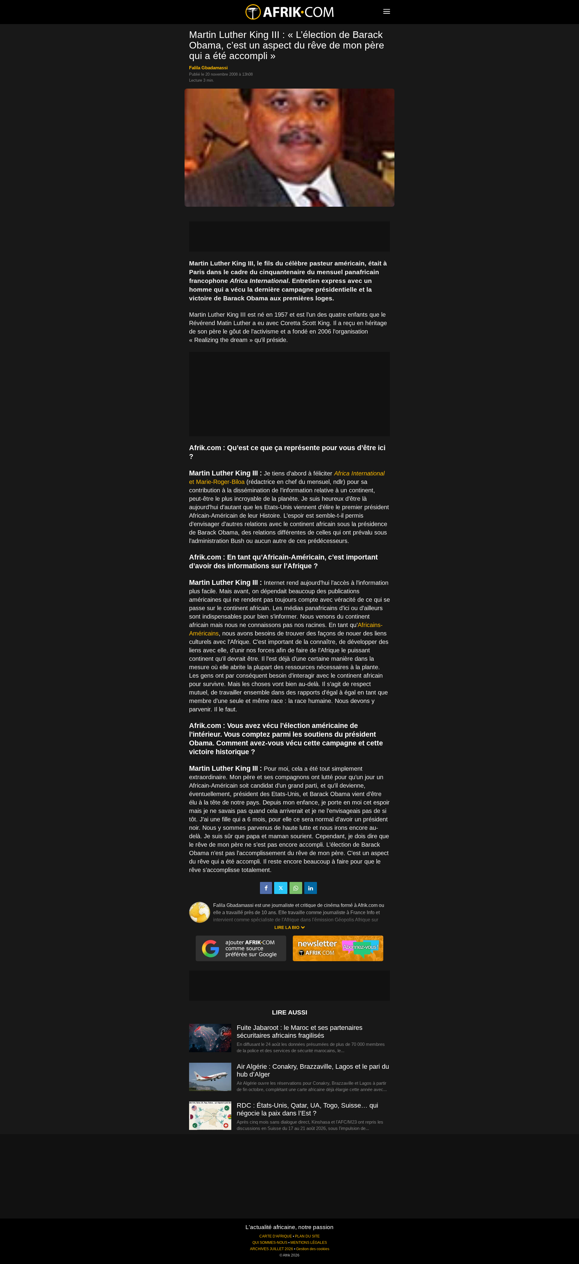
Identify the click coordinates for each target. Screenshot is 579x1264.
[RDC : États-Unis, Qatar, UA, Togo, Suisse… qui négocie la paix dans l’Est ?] (210, 1116)
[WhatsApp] (296, 888)
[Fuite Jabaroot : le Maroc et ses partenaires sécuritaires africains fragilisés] (210, 1038)
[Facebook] (266, 888)
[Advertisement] (289, 236)
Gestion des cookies (312, 1249)
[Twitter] (280, 888)
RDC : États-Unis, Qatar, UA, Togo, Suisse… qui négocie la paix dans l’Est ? (307, 1109)
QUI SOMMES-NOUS (269, 1242)
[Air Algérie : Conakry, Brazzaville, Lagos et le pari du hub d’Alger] (210, 1077)
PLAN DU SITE (307, 1236)
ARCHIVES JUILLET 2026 (271, 1249)
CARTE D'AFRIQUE (275, 1236)
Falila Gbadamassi (208, 67)
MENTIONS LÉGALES (308, 1242)
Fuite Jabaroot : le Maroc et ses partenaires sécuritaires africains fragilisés (299, 1031)
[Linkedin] (310, 888)
